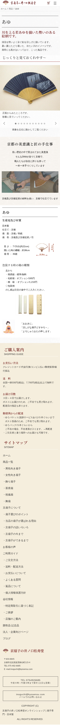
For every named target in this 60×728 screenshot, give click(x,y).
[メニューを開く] (55, 3)
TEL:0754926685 (30, 681)
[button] (55, 123)
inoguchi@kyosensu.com (30, 695)
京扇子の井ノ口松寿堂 (27, 650)
